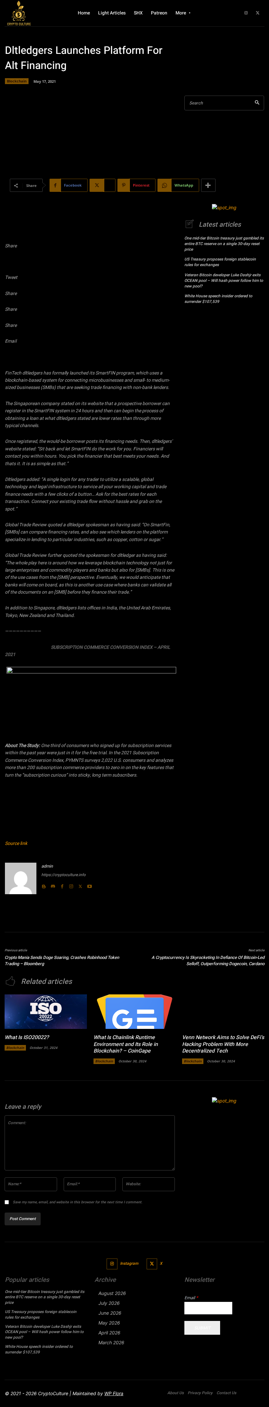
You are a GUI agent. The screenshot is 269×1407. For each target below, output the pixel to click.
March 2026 (111, 1342)
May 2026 (109, 1323)
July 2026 (109, 1303)
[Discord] (53, 885)
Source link (16, 843)
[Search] (257, 103)
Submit (202, 1328)
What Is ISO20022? (27, 1037)
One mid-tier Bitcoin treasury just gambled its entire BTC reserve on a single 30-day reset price (224, 243)
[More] (208, 185)
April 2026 (109, 1332)
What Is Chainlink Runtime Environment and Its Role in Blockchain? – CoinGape (125, 1044)
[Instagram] (246, 13)
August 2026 (112, 1293)
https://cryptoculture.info (63, 875)
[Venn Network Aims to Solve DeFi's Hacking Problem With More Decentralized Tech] (223, 1011)
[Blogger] (43, 885)
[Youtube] (89, 885)
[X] (257, 13)
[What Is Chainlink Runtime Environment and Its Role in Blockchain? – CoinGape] (134, 1011)
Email (191, 1298)
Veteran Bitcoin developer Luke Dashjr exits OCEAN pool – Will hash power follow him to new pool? (223, 280)
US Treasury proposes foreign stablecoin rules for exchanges (220, 262)
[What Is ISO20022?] (46, 1011)
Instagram (129, 1263)
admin (47, 866)
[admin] (20, 878)
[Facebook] (62, 885)
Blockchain (17, 81)
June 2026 (109, 1313)
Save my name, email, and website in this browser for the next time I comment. (77, 1202)
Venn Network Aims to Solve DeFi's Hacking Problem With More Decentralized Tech (223, 1044)
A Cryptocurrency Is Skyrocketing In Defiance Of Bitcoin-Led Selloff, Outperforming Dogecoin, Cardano (208, 960)
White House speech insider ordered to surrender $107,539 (218, 299)
